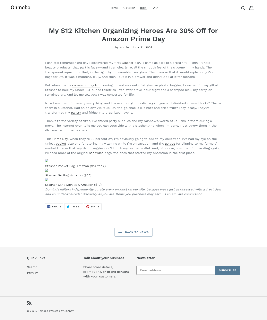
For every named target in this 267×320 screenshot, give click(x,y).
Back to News (136, 232)
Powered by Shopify (61, 310)
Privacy (32, 273)
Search (32, 267)
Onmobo (43, 310)
